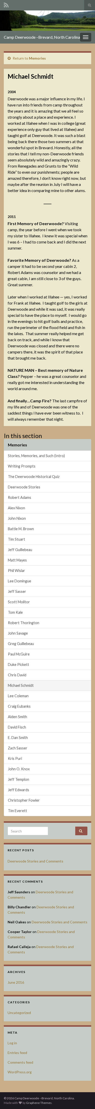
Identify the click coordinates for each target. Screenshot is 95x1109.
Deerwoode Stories (24, 487)
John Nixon (17, 518)
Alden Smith (17, 717)
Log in (12, 1043)
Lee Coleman (18, 696)
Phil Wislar (16, 570)
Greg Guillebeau (21, 643)
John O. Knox (19, 769)
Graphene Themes (39, 1103)
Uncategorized (19, 1012)
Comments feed (20, 1062)
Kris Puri (15, 758)
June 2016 (16, 982)
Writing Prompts (21, 466)
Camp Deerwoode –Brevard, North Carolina (42, 37)
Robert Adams (19, 497)
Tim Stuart (16, 539)
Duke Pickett (18, 664)
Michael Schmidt (21, 685)
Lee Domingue (19, 581)
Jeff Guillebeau (20, 549)
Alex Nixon (16, 508)
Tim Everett (17, 811)
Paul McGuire (19, 654)
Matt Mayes (17, 560)
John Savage (18, 633)
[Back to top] (83, 1097)
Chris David (17, 675)
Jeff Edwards (18, 790)
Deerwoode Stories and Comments (35, 861)
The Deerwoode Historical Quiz (34, 476)
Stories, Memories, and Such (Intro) (36, 456)
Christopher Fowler (24, 800)
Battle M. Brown (21, 529)
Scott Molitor (19, 602)
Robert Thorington (23, 623)
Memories (37, 58)
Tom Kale (15, 612)
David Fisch (17, 727)
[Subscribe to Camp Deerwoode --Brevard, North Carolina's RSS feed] (6, 4)
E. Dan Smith (18, 737)
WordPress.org (20, 1072)
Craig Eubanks (19, 706)
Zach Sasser (17, 748)
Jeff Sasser (17, 591)
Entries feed (17, 1052)
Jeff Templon (18, 779)
